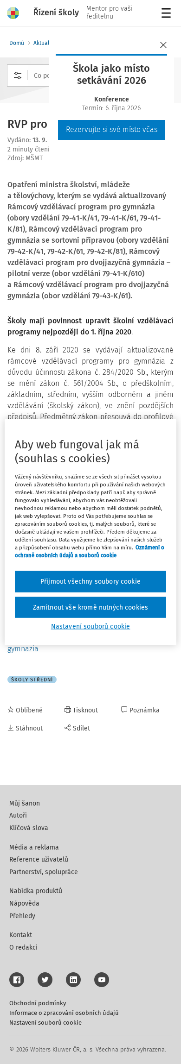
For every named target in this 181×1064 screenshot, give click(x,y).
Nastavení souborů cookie (45, 1022)
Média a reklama (34, 847)
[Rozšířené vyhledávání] (17, 75)
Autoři (18, 815)
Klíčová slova (28, 828)
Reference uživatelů (38, 859)
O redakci (23, 947)
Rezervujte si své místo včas (111, 129)
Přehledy (22, 916)
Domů (16, 43)
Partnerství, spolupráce (43, 872)
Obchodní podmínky (37, 1003)
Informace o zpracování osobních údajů (64, 1012)
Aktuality (44, 43)
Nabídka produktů (35, 891)
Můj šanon (24, 803)
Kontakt (20, 935)
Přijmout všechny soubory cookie (90, 582)
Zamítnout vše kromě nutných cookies (91, 607)
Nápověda (24, 903)
